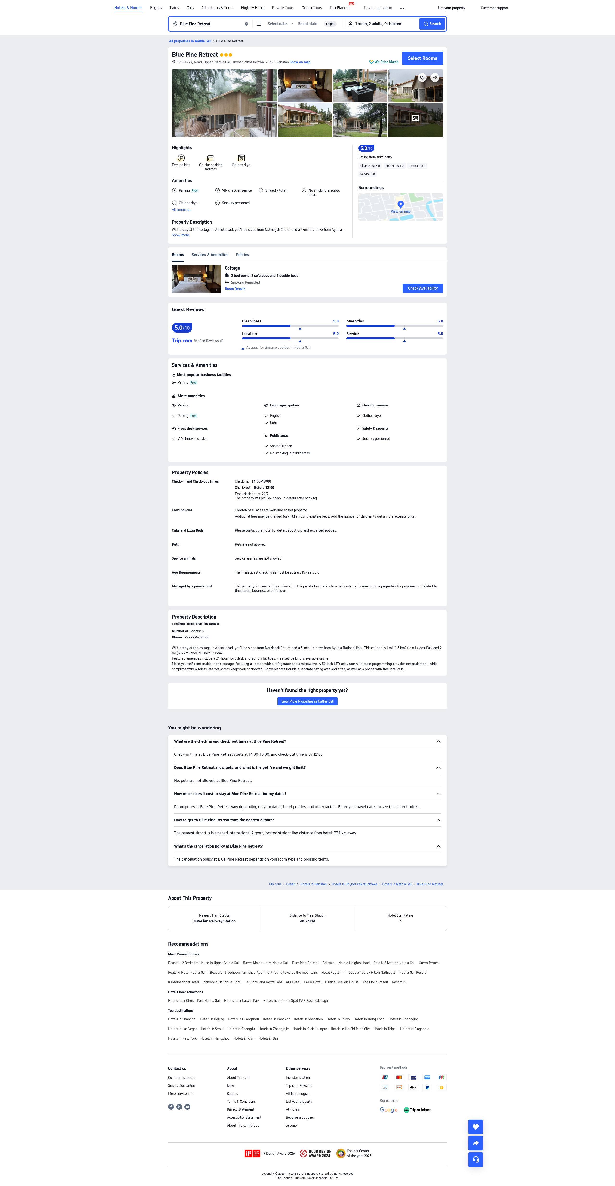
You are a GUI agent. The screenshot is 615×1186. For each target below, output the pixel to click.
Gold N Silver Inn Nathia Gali (394, 963)
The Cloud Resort (375, 982)
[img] (224, 103)
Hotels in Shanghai (182, 1019)
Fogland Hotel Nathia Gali (187, 972)
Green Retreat (429, 963)
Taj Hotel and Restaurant (263, 982)
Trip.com (275, 884)
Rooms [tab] (178, 254)
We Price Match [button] (386, 62)
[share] (475, 1143)
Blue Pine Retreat (195, 54)
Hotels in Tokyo (338, 1019)
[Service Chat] (475, 1159)
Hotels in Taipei (385, 1029)
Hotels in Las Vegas (182, 1029)
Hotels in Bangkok (276, 1019)
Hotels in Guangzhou (243, 1019)
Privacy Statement (240, 1109)
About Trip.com (238, 1078)
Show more (180, 235)
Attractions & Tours (217, 8)
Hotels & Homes (128, 8)
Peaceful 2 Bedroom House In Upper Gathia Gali (203, 963)
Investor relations (298, 1078)
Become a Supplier (300, 1117)
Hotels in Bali (268, 1038)
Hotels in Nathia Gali (397, 884)
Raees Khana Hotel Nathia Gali (265, 963)
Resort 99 (399, 982)
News (231, 1086)
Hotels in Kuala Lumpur (310, 1029)
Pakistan (328, 963)
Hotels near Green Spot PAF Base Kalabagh (295, 1001)
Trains (174, 8)
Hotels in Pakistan (313, 884)
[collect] (475, 1127)
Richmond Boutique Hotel (222, 982)
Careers (232, 1094)
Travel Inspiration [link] (378, 8)
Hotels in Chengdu (241, 1029)
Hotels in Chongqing (403, 1019)
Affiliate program (298, 1094)
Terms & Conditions (241, 1101)
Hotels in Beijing (212, 1019)
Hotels (290, 884)
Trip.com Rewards (299, 1086)
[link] (451, 8)
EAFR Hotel (312, 982)
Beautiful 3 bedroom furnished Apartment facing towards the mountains (264, 972)
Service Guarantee (181, 1086)
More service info (181, 1094)
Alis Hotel (293, 982)
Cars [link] (190, 8)
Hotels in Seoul (212, 1029)
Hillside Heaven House (342, 982)
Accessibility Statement (244, 1117)
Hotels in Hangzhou (215, 1038)
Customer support (181, 1078)
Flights (156, 8)
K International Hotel (183, 982)
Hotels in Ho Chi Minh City (350, 1029)
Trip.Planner (340, 8)
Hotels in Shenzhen (308, 1019)
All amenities (181, 210)
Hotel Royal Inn (332, 972)
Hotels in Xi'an (244, 1038)
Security (292, 1125)
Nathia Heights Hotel (354, 963)
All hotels (293, 1109)
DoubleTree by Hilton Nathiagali (371, 972)
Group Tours (312, 8)
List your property (299, 1101)
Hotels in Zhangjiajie (274, 1029)
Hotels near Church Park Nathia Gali (194, 1001)
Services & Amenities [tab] (210, 254)
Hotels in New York (182, 1038)
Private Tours (283, 8)
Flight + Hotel (252, 8)
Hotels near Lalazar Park (241, 1001)
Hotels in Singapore (414, 1029)
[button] (402, 8)
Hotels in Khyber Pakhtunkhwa (354, 884)
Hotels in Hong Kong (369, 1019)
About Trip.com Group (243, 1125)
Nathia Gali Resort (412, 972)
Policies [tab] (242, 254)
